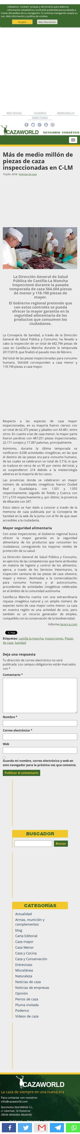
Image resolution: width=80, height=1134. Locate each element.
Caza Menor (24, 947)
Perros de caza (26, 999)
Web (6, 744)
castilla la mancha (31, 638)
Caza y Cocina (26, 953)
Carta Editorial (26, 936)
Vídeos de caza (27, 1016)
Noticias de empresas (32, 987)
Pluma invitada (27, 1005)
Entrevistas (23, 964)
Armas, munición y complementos (29, 922)
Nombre (10, 717)
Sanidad (20, 643)
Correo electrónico (17, 730)
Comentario (13, 675)
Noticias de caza (28, 174)
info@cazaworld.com (14, 1101)
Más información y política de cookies (26, 16)
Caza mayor (24, 941)
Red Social (14, 113)
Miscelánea (24, 970)
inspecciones (54, 638)
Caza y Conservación (31, 959)
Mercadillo (65, 113)
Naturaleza (23, 976)
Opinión (21, 993)
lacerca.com (68, 624)
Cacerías (40, 113)
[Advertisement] (40, 69)
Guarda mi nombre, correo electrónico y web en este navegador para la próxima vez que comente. (39, 763)
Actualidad (23, 914)
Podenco (22, 1010)
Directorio (40, 118)
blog (18, 930)
